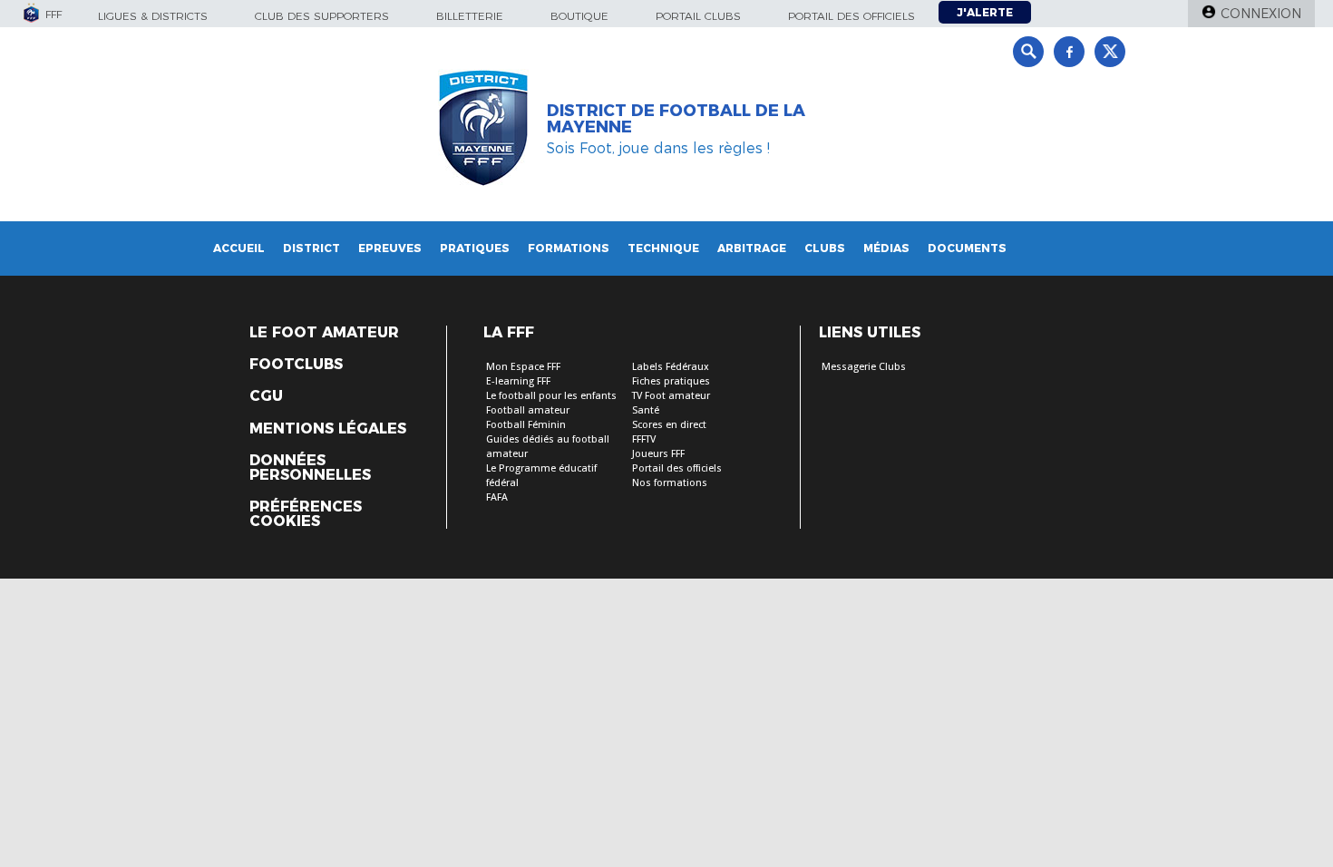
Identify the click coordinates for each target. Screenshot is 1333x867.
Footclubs (296, 364)
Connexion (1261, 13)
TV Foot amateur (671, 396)
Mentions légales (327, 429)
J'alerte (985, 12)
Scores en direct (669, 425)
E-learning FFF (518, 381)
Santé (645, 410)
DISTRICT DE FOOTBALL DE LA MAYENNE (676, 119)
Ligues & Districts (153, 16)
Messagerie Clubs (864, 367)
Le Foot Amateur (324, 333)
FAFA (497, 497)
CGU (266, 396)
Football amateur (527, 410)
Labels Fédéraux (670, 367)
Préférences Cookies (305, 514)
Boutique (579, 16)
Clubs (824, 248)
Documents (967, 248)
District (311, 248)
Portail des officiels (851, 16)
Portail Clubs (698, 16)
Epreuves (390, 248)
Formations (568, 248)
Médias (886, 248)
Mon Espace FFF (523, 367)
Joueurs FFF (658, 454)
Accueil (239, 248)
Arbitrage (751, 248)
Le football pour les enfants (551, 396)
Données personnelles (310, 467)
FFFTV (644, 439)
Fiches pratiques (671, 381)
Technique (663, 248)
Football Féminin (526, 425)
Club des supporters (322, 16)
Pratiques (475, 248)
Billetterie (469, 16)
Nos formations (669, 483)
